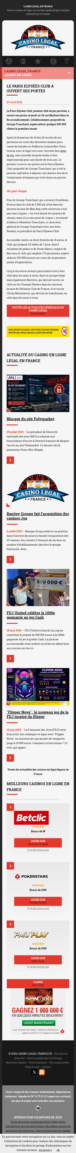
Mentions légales (16, 1062)
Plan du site (32, 1067)
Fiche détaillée (39, 850)
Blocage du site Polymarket (30, 418)
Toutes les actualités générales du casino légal (38, 311)
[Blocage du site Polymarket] (38, 393)
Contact (46, 1067)
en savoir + (45, 1150)
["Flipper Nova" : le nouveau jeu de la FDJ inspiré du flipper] (38, 686)
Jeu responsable (59, 1062)
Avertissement (38, 1062)
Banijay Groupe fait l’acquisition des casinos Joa (38, 515)
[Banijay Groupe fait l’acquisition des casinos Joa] (38, 488)
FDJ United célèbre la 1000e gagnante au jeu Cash (31, 615)
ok (58, 1150)
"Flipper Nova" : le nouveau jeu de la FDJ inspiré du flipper (37, 714)
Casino (38, 983)
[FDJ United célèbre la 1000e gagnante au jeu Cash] (38, 587)
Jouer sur (38, 842)
